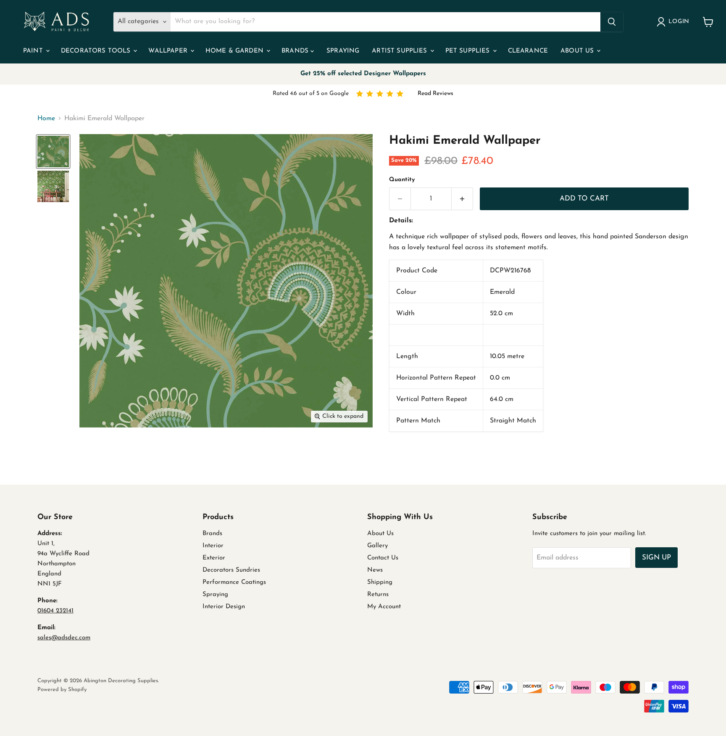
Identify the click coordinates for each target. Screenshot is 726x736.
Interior (213, 546)
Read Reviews (435, 93)
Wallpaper (168, 51)
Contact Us (382, 558)
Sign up (656, 557)
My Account (384, 607)
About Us (578, 51)
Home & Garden (235, 51)
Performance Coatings (234, 582)
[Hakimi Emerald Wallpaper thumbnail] (53, 151)
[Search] (611, 22)
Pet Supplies (468, 51)
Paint (34, 51)
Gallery (377, 546)
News (375, 570)
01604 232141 (55, 611)
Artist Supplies (400, 51)
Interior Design (224, 607)
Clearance (528, 51)
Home (46, 118)
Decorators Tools (97, 51)
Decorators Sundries (231, 570)
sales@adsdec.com (63, 638)
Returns (378, 594)
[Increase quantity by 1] (462, 198)
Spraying (342, 51)
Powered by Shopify (62, 689)
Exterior (214, 558)
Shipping (379, 582)
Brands (295, 51)
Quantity (402, 180)
